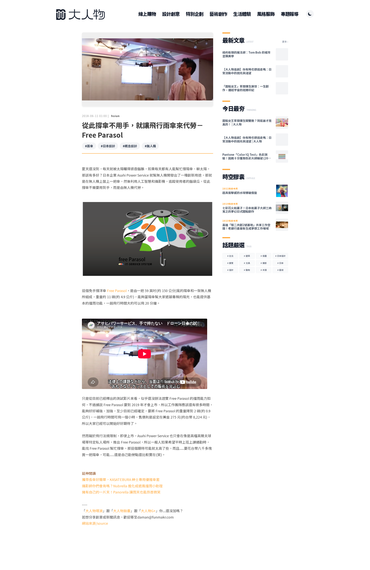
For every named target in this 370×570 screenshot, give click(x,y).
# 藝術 (280, 269)
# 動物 (247, 269)
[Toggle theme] (310, 14)
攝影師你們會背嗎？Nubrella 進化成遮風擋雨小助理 (122, 485)
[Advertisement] (147, 541)
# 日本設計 (280, 255)
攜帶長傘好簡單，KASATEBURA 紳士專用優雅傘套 (121, 479)
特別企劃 (194, 14)
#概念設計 (130, 146)
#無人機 (150, 146)
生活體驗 (242, 14)
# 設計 (230, 269)
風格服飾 (266, 14)
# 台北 (230, 255)
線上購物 (147, 14)
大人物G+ (148, 510)
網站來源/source (95, 523)
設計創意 (171, 14)
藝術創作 (218, 14)
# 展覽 (230, 262)
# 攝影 (264, 262)
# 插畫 (264, 255)
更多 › (285, 41)
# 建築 (247, 255)
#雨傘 (89, 146)
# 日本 (280, 262)
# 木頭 (264, 269)
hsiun (115, 116)
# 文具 (247, 262)
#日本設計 (108, 146)
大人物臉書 (121, 510)
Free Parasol (117, 290)
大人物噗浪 (94, 510)
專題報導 (289, 14)
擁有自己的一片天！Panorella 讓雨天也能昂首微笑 (121, 491)
